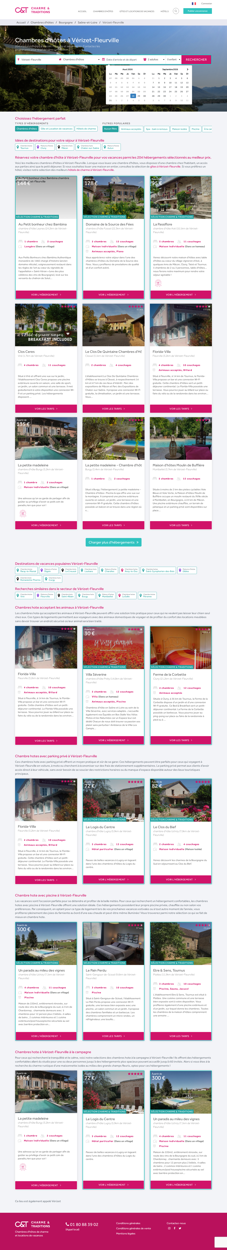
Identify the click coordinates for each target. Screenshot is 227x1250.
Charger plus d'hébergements (112, 542)
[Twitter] (180, 1228)
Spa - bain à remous (157, 129)
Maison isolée (179, 129)
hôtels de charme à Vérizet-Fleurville (91, 170)
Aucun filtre (110, 128)
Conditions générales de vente (133, 1228)
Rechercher (196, 59)
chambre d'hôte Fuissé (99, 228)
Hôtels (165, 11)
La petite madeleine (33, 465)
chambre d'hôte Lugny (98, 831)
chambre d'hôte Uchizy (166, 831)
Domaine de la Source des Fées (110, 224)
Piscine (196, 129)
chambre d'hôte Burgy (30, 469)
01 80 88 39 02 (83, 1224)
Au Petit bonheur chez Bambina (42, 224)
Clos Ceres (26, 352)
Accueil (82, 11)
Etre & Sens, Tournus (169, 970)
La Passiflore (162, 224)
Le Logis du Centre (100, 827)
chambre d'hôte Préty (98, 678)
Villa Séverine (96, 674)
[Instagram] (169, 1228)
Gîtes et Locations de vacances (137, 11)
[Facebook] (174, 1228)
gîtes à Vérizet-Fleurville (165, 166)
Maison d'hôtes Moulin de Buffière (178, 465)
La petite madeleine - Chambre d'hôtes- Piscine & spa (126, 465)
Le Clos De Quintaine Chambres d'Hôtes (116, 352)
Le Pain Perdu (96, 970)
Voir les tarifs (45, 408)
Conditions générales (128, 1223)
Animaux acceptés (131, 129)
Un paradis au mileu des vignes (41, 970)
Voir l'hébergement (45, 294)
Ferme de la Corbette (169, 674)
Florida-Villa (162, 352)
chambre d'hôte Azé (164, 228)
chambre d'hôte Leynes (31, 228)
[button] (194, 3)
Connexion (206, 3)
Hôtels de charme (86, 128)
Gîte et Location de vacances (57, 128)
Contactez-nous (176, 1223)
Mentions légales (125, 1233)
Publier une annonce (197, 11)
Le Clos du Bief (164, 827)
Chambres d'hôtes (103, 11)
